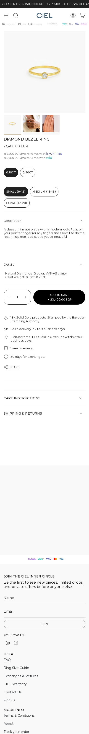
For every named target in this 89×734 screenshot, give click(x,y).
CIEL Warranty (15, 684)
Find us (9, 700)
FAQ (7, 660)
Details (9, 264)
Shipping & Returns (23, 413)
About (8, 723)
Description (12, 220)
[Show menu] (5, 15)
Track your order (16, 732)
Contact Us (12, 692)
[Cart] (82, 15)
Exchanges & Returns (21, 676)
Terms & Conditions (19, 715)
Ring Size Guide (16, 668)
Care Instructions (22, 398)
